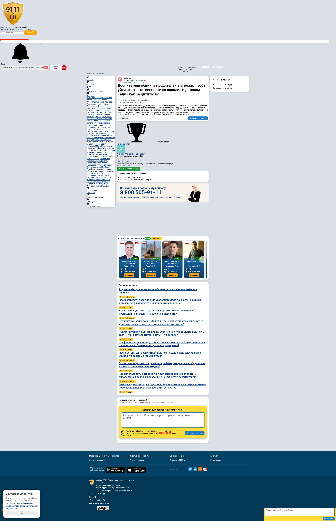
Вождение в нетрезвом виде (99, 110)
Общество (103, 156)
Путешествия (92, 165)
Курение (90, 142)
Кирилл (127, 78)
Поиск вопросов (137, 460)
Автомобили (92, 98)
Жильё (99, 119)
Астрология (98, 104)
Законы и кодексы (178, 456)
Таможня (108, 175)
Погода (98, 159)
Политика (105, 159)
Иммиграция (97, 125)
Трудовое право (104, 177)
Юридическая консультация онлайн (15, 29)
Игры (89, 125)
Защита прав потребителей (98, 121)
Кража (112, 138)
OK (21, 513)
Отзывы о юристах (97, 460)
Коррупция (97, 138)
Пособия (91, 161)
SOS (64, 67)
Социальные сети (105, 171)
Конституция (92, 135)
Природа (103, 163)
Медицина (91, 144)
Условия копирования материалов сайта (114, 491)
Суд (102, 175)
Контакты (214, 456)
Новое (42, 67)
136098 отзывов (124, 160)
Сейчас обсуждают (26, 67)
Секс (107, 167)
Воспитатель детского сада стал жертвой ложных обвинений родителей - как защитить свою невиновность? (156, 312)
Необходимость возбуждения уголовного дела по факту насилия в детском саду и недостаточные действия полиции (160, 301)
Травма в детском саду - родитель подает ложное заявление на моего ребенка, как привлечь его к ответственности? (162, 386)
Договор (91, 114)
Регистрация (156, 238)
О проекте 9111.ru (177, 460)
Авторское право (99, 100)
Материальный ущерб (103, 142)
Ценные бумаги (93, 182)
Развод (101, 165)
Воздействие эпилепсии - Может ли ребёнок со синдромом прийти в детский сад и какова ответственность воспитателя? (161, 322)
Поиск (147, 238)
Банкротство (92, 106)
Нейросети (105, 150)
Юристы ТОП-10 (8, 67)
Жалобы (108, 117)
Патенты (91, 159)
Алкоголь (100, 102)
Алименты (91, 102)
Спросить (129, 275)
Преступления (93, 163)
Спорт (89, 173)
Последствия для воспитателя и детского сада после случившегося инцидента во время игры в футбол (160, 354)
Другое (97, 117)
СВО (103, 167)
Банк (106, 104)
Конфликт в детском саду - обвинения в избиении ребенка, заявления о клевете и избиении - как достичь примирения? (162, 344)
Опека (110, 156)
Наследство (109, 148)
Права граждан (101, 161)
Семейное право (94, 169)
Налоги (100, 148)
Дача (112, 112)
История (90, 133)
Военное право (104, 108)
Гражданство (104, 112)
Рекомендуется (123, 144)
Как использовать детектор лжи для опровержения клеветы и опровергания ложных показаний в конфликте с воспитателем (157, 375)
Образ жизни (101, 154)
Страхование (98, 173)
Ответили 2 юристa (127, 297)
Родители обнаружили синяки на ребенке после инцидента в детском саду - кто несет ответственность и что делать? (161, 333)
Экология (91, 184)
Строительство (93, 175)
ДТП (103, 117)
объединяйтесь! (24, 27)
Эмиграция (100, 184)
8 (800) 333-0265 (211, 67)
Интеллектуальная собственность (95, 130)
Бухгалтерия (92, 108)
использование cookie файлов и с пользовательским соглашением (22, 506)
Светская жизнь (94, 167)
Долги (97, 114)
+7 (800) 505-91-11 (97, 494)
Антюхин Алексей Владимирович (131, 154)
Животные (91, 119)
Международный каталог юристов (104, 456)
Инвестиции (105, 127)
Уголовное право (94, 180)
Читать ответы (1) (198, 118)
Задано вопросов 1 (131, 80)
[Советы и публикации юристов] (13, 13)
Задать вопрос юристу (128, 169)
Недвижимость (93, 150)
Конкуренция (100, 133)
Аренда (90, 104)
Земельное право (103, 123)
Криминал (98, 140)
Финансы (106, 180)
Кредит (90, 140)
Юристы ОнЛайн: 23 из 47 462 (131, 238)
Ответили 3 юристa (127, 318)
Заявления (91, 123)
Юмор (108, 184)
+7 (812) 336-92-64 (97, 500)
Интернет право (107, 131)
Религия (108, 165)
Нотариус (91, 154)
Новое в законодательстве (101, 151)
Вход (3, 64)
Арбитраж (109, 102)
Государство (92, 112)
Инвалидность (93, 127)
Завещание (107, 119)
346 (230, 85)
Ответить (124, 118)
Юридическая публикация (98, 186)
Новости (108, 152)
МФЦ (95, 148)
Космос (105, 138)
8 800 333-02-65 (164, 433)
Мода (98, 146)
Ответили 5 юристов (127, 381)
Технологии (92, 177)
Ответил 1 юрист (126, 307)
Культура (107, 140)
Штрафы (104, 182)
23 (229, 80)
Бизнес (101, 106)
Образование (93, 156)
